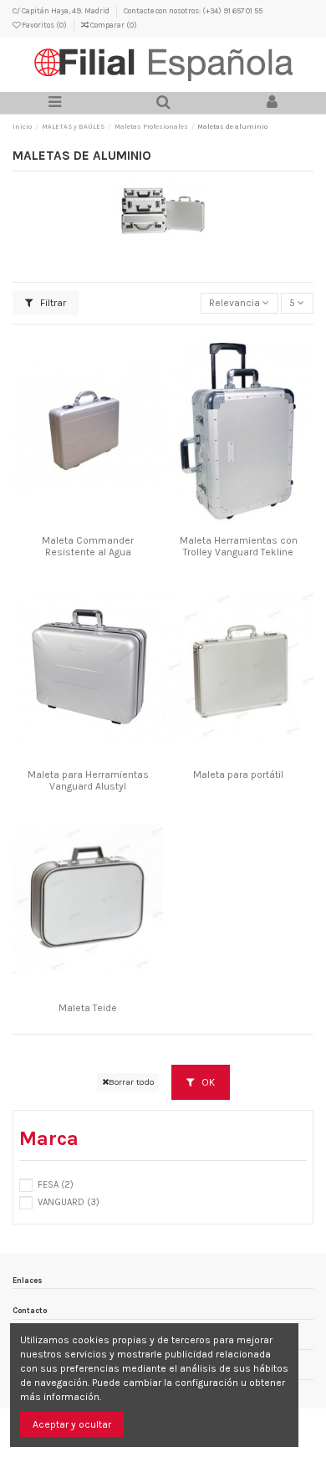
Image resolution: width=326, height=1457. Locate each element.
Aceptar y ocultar (72, 1424)
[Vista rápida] (108, 524)
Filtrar (52, 303)
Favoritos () (44, 24)
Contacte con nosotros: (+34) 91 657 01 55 (193, 10)
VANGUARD (68, 1202)
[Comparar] (88, 524)
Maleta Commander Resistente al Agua (88, 546)
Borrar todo (131, 1081)
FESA (56, 1184)
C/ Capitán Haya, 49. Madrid (62, 10)
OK (207, 1082)
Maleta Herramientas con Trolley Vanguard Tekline (239, 546)
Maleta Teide (88, 1008)
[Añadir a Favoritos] (69, 524)
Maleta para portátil (238, 774)
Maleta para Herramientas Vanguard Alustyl (88, 780)
